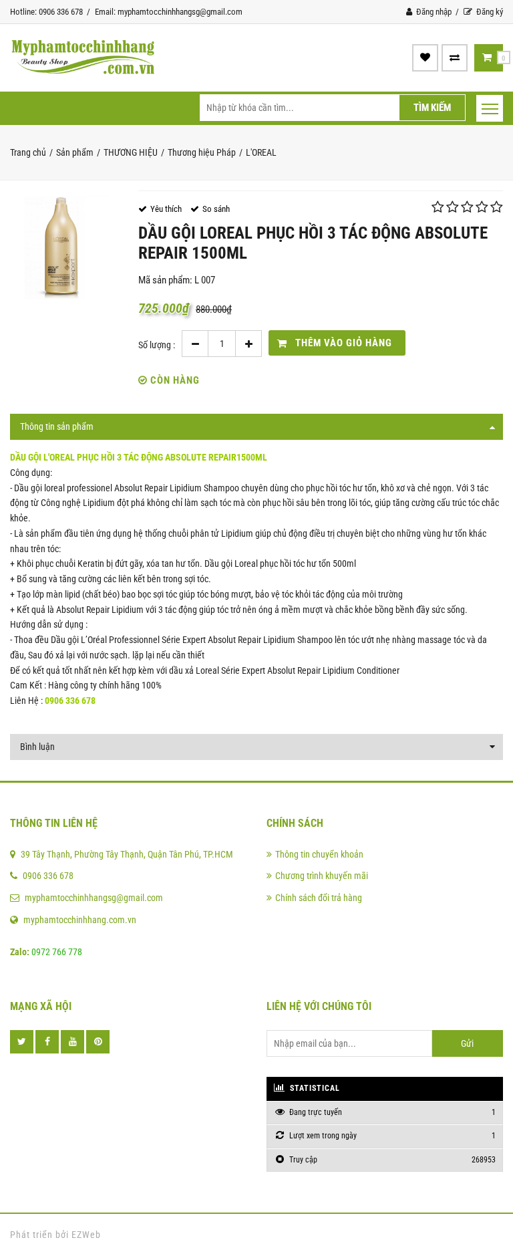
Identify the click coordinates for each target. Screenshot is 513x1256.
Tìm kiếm (432, 108)
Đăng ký (488, 12)
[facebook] (47, 1041)
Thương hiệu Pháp (202, 152)
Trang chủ (28, 152)
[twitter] (21, 1041)
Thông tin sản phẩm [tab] (57, 426)
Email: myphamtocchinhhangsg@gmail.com (168, 12)
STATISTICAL (313, 1088)
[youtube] (72, 1041)
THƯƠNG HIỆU (131, 152)
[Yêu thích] (425, 57)
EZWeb (86, 1234)
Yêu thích (166, 209)
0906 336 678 (48, 875)
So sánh (216, 209)
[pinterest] (98, 1041)
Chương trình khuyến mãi (321, 875)
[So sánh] (455, 57)
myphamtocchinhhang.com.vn (79, 919)
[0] (487, 57)
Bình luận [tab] (37, 746)
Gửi (467, 1043)
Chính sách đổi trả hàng (318, 897)
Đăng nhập (433, 12)
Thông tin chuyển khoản (319, 854)
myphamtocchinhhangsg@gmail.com (94, 897)
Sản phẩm (75, 152)
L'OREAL (261, 152)
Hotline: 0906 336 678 (46, 12)
